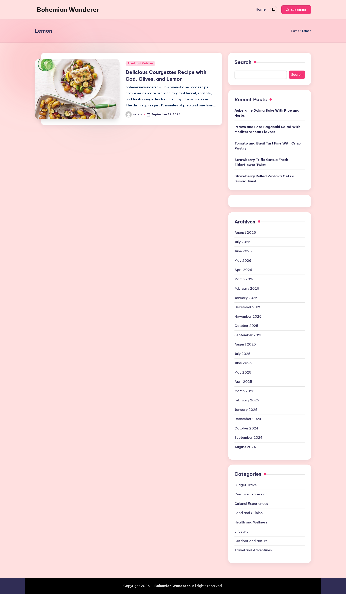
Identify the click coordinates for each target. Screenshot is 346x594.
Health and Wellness (251, 522)
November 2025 (248, 316)
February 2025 (246, 400)
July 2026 (242, 242)
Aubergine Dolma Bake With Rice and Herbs (267, 113)
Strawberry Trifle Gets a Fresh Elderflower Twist (261, 162)
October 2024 (246, 428)
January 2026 (245, 298)
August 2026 (245, 232)
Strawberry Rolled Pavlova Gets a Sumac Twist (264, 179)
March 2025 (244, 391)
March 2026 (244, 279)
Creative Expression (251, 494)
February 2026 (246, 288)
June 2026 (243, 251)
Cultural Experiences (251, 503)
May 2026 (242, 260)
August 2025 (245, 344)
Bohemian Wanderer (68, 9)
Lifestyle (241, 531)
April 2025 (243, 381)
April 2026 (243, 270)
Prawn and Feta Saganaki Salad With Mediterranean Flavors (267, 129)
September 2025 (248, 335)
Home (295, 31)
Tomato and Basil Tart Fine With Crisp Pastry (267, 146)
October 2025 (246, 325)
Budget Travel (245, 485)
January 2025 (245, 409)
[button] (296, 9)
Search (242, 62)
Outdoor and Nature (251, 541)
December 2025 (247, 307)
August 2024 (245, 447)
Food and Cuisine (140, 63)
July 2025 (242, 354)
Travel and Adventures (253, 550)
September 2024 (248, 437)
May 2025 (242, 372)
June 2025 (243, 363)
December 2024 (247, 419)
